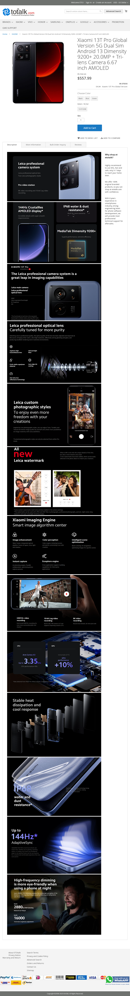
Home (5, 34)
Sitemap (30, 970)
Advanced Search (113, 11)
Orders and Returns (35, 963)
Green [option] (94, 98)
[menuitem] (7, 22)
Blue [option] (87, 98)
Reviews (78, 144)
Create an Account (103, 2)
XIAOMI (15, 34)
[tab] (12, 145)
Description (12, 144)
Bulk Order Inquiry (58, 144)
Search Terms (32, 952)
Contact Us (31, 967)
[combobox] (84, 11)
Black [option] (81, 98)
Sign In (89, 2)
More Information (33, 144)
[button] (120, 2)
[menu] (65, 25)
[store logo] (18, 12)
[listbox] (102, 98)
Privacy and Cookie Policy (37, 956)
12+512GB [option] (82, 109)
